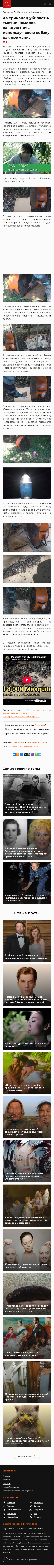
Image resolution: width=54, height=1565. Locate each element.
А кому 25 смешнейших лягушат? (21, 716)
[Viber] (32, 754)
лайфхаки (33, 12)
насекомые (26, 746)
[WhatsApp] (36, 754)
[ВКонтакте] (14, 754)
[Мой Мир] (21, 754)
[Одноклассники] (17, 754)
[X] (25, 754)
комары (13, 746)
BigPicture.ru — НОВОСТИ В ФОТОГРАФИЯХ (23, 1529)
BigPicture (19, 12)
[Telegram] (39, 754)
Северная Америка (37, 742)
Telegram (40, 725)
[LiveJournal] (28, 754)
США (36, 746)
